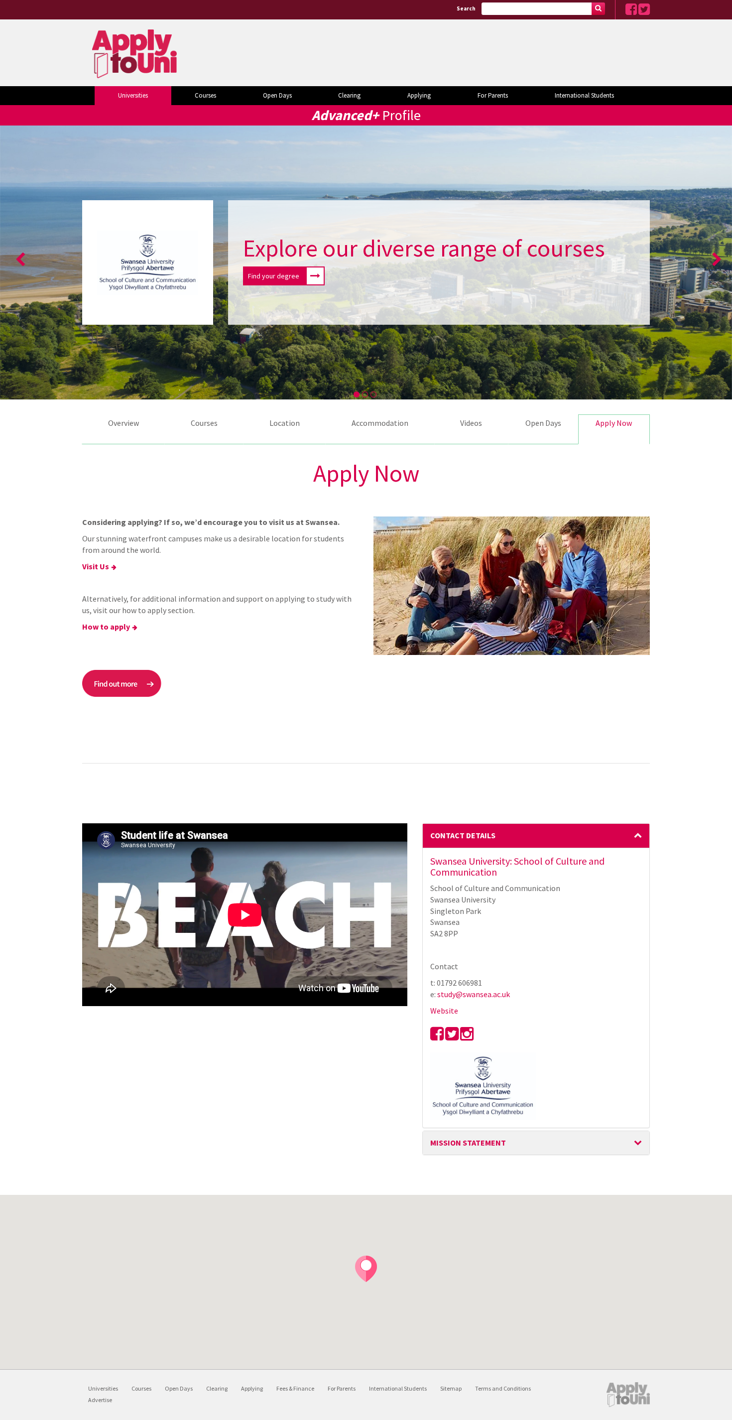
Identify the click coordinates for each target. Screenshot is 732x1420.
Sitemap (451, 1388)
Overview (123, 423)
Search (466, 8)
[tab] (536, 836)
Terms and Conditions (503, 1388)
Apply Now (614, 423)
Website (444, 1011)
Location (284, 423)
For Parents (493, 95)
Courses (205, 95)
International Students (584, 95)
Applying (419, 95)
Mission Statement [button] (468, 1143)
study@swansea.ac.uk (473, 994)
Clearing (349, 95)
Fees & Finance (295, 1388)
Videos (471, 423)
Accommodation (380, 423)
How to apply (106, 627)
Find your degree (273, 275)
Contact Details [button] (462, 835)
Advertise (100, 1400)
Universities (133, 95)
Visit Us (95, 566)
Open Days (277, 95)
